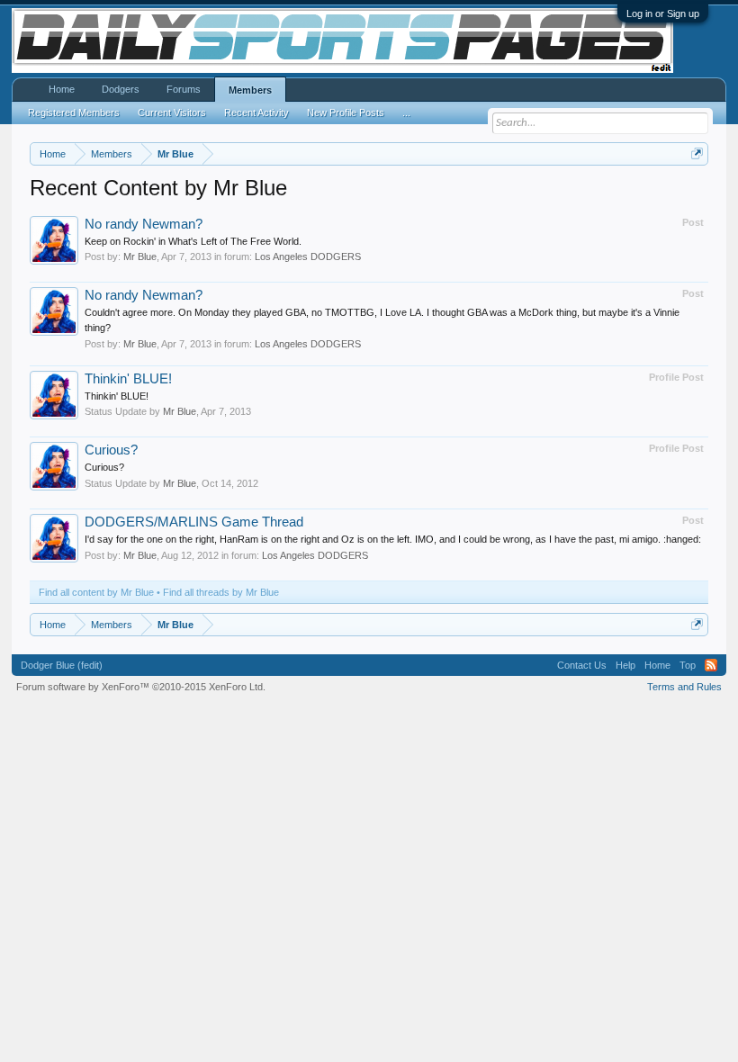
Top (688, 665)
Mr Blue (140, 256)
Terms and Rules (684, 686)
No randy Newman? (143, 224)
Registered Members (74, 112)
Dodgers (121, 89)
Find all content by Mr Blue (96, 592)
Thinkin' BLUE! (128, 379)
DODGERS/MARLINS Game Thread (194, 522)
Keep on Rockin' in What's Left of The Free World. (193, 241)
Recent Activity (256, 112)
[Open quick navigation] (697, 153)
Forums (183, 89)
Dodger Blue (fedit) (62, 665)
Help (625, 665)
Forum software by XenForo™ (141, 686)
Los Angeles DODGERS (308, 256)
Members (250, 90)
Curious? (111, 450)
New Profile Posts (345, 112)
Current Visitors (172, 112)
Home (62, 89)
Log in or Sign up (662, 13)
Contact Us (582, 665)
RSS (711, 665)
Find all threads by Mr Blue (221, 592)
